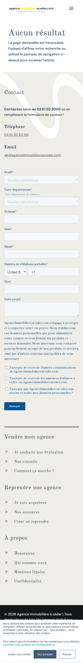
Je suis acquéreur (30, 503)
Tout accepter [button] (45, 654)
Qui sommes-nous (30, 563)
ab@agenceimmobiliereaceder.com (32, 155)
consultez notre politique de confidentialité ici (29, 644)
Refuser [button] (67, 654)
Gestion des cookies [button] (19, 654)
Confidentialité (28, 581)
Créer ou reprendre (31, 522)
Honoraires (24, 553)
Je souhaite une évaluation (39, 452)
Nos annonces (27, 512)
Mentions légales (29, 572)
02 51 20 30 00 (16, 135)
